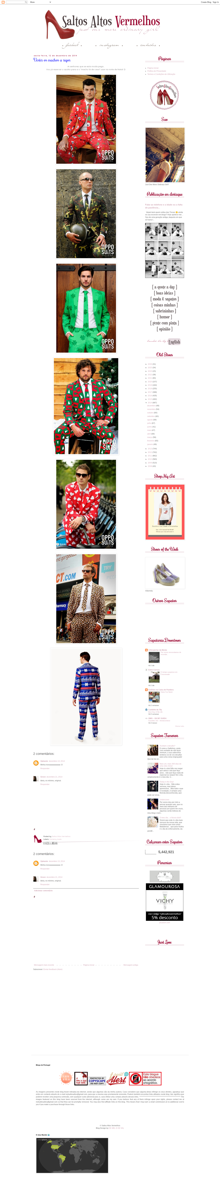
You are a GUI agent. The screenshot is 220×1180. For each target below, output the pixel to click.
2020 (150, 382)
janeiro (150, 444)
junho (149, 427)
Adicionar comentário (43, 891)
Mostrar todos (179, 726)
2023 (150, 371)
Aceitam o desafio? (167, 746)
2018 (150, 389)
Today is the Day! (167, 782)
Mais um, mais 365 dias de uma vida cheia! (170, 765)
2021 (150, 378)
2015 (150, 399)
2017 (150, 392)
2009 (150, 463)
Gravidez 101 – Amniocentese (159, 721)
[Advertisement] (110, 1114)
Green (43, 777)
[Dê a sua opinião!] (47, 843)
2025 (150, 368)
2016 (150, 396)
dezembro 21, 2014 (54, 777)
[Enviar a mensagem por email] (44, 843)
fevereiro (151, 441)
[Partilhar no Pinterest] (56, 843)
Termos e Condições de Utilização (161, 74)
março (150, 437)
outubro (150, 413)
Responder (45, 768)
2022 (150, 375)
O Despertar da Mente (157, 650)
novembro (151, 409)
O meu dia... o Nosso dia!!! (170, 818)
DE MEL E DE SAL (116, 1128)
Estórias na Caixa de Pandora (161, 690)
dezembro (151, 406)
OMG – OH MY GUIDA (157, 718)
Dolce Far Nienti (166, 692)
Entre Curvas (154, 670)
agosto (150, 420)
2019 (150, 385)
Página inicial (88, 965)
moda (59, 839)
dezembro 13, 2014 (57, 761)
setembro (151, 416)
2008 (150, 466)
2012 (150, 452)
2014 (150, 403)
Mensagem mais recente (44, 965)
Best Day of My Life (155, 712)
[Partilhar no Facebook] (53, 843)
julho (149, 423)
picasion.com (164, 923)
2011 (150, 456)
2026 (150, 364)
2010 (150, 459)
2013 (150, 449)
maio (149, 430)
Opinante (44, 761)
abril (149, 434)
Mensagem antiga (130, 965)
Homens (52, 839)
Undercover (164, 800)
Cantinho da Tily (155, 710)
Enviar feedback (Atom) (52, 969)
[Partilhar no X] (50, 843)
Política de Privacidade (156, 71)
